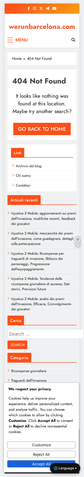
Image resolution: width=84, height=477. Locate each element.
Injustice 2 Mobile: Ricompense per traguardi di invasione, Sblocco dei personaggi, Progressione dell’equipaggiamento (37, 261)
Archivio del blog (29, 166)
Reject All (41, 454)
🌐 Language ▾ (65, 468)
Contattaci (23, 185)
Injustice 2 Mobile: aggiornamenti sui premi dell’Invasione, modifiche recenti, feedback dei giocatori (43, 218)
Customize (41, 445)
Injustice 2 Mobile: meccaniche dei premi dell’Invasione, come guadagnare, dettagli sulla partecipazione (42, 238)
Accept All (41, 464)
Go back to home (42, 129)
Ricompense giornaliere (28, 371)
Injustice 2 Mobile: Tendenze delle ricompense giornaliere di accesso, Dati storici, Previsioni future (40, 284)
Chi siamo (23, 175)
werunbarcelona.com (42, 26)
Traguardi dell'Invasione (28, 380)
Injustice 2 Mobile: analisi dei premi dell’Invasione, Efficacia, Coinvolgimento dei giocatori (41, 304)
